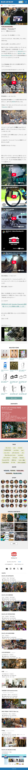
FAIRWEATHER (7, 450)
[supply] (16, 505)
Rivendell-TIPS (5, 460)
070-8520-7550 (13, 675)
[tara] (7, 496)
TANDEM (5, 694)
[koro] (7, 501)
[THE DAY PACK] (7, 517)
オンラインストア (11, 561)
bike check (8, 447)
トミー (4, 31)
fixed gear (15, 457)
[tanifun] (12, 491)
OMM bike (14, 460)
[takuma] (20, 491)
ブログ (5, 5)
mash (22, 450)
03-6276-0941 (14, 734)
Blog (8, 578)
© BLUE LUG (14, 768)
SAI (9, 694)
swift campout (6, 457)
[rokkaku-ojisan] (20, 482)
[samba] (25, 505)
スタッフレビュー (18, 564)
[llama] (25, 486)
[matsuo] (12, 501)
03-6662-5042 (13, 579)
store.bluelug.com (5, 752)
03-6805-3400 (13, 598)
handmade (20, 455)
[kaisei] (3, 486)
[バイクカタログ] (7, 527)
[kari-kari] (16, 501)
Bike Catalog (12, 578)
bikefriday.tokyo (4, 713)
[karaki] (7, 482)
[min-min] (16, 486)
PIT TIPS (13, 462)
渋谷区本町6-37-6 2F (6, 734)
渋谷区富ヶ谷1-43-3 (6, 618)
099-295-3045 (14, 637)
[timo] (7, 486)
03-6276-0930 (14, 715)
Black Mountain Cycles (10, 455)
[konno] (12, 505)
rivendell (20, 447)
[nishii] (16, 482)
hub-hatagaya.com (5, 673)
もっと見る (14, 398)
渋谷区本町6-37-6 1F (6, 715)
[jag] (12, 482)
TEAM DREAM (5, 462)
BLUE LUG (7, 2)
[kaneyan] (20, 505)
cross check (6, 452)
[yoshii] (7, 491)
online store (4, 732)
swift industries (15, 452)
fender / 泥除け (22, 460)
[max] (12, 496)
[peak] (20, 501)
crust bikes (16, 450)
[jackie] (3, 505)
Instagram (4, 578)
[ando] (12, 486)
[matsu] (3, 491)
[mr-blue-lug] (25, 501)
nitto (23, 452)
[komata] (3, 501)
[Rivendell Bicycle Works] (20, 536)
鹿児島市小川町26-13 (6, 637)
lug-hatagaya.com (5, 654)
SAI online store (14, 694)
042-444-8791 (5, 753)
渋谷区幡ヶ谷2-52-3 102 (7, 696)
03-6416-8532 (13, 618)
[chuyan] (25, 491)
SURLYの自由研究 (21, 462)
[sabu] (7, 505)
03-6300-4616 (13, 656)
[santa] (25, 482)
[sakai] (16, 496)
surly (14, 447)
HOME (1, 5)
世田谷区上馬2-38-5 (6, 598)
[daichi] (25, 496)
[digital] (16, 491)
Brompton (22, 457)
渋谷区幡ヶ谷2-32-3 (6, 579)
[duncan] (3, 482)
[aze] (20, 496)
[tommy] (20, 486)
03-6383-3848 (15, 696)
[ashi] (3, 496)
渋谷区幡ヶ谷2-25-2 (6, 675)
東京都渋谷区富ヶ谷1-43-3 (6, 412)
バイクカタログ (8, 564)
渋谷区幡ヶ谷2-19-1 (6, 656)
